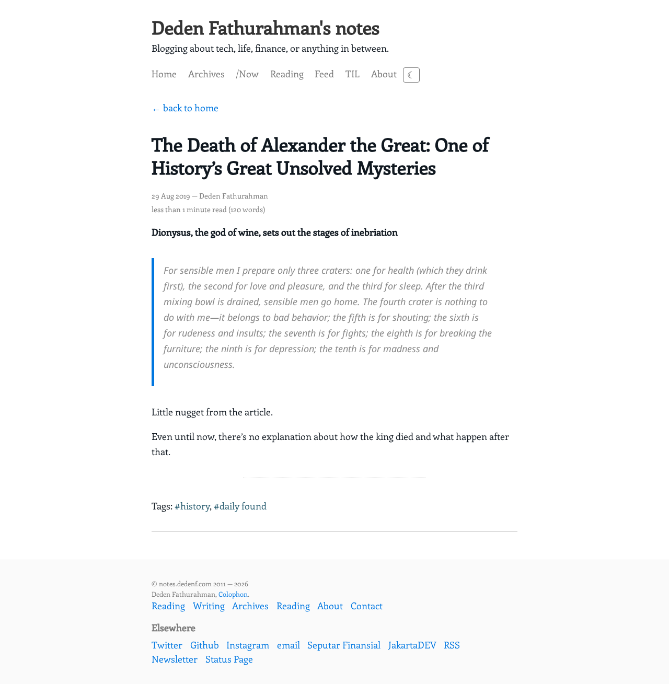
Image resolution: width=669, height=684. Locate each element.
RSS (452, 645)
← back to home (185, 107)
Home (164, 73)
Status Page (229, 659)
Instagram (247, 645)
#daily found (240, 506)
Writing (209, 605)
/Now (247, 73)
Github (204, 645)
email (288, 645)
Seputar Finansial (343, 645)
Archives (206, 73)
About (384, 73)
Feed (324, 73)
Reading (287, 73)
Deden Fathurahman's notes (265, 27)
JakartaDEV (412, 645)
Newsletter (175, 659)
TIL (352, 73)
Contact (367, 605)
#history (192, 506)
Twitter (167, 645)
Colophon (233, 593)
